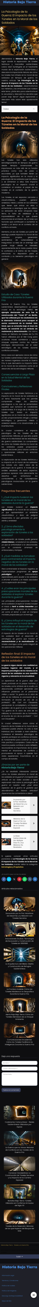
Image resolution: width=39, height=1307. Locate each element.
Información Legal (8, 1275)
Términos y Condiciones (10, 1281)
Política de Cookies (8, 1286)
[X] (14, 879)
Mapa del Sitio (6, 1301)
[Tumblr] (30, 879)
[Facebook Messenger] (9, 879)
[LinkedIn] (35, 879)
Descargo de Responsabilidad (12, 1296)
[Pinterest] (19, 879)
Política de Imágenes (9, 1291)
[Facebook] (4, 879)
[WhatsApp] (24, 879)
